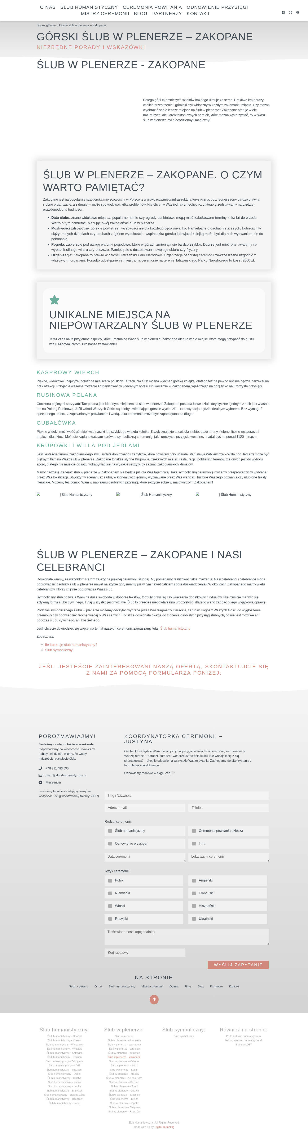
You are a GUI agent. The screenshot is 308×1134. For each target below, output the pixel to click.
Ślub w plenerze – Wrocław (124, 1048)
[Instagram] (290, 12)
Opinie (174, 986)
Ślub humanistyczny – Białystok (64, 1090)
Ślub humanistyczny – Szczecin (64, 1069)
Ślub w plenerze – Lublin (124, 1069)
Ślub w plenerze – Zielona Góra (124, 1078)
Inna (202, 843)
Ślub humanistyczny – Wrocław (64, 1048)
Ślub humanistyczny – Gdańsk (64, 1036)
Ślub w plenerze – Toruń (124, 1086)
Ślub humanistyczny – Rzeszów (65, 1099)
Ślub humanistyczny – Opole (64, 1073)
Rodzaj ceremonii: (118, 821)
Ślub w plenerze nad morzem (124, 1040)
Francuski (206, 893)
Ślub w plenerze (124, 1036)
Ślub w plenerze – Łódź (124, 1065)
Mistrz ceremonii (105, 13)
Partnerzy (167, 13)
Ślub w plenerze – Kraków (124, 1073)
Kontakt (198, 13)
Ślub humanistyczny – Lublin (64, 1086)
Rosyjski (121, 918)
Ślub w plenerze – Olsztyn (124, 1090)
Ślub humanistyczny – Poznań (64, 1057)
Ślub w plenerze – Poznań (124, 1082)
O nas (48, 7)
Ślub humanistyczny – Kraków (64, 1040)
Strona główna (46, 25)
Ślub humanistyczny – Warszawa (64, 1044)
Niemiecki (122, 893)
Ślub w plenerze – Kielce (124, 1099)
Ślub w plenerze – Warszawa (124, 1044)
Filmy (188, 986)
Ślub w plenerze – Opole (124, 1103)
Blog (141, 13)
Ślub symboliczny (59, 650)
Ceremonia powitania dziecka (221, 830)
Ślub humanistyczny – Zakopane (64, 1061)
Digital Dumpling (164, 1127)
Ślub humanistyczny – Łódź (64, 1065)
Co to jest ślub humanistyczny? (243, 1036)
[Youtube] (297, 12)
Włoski (120, 906)
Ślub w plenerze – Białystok (124, 1107)
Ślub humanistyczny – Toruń (64, 1103)
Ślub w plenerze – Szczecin (124, 1094)
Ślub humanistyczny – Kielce (64, 1082)
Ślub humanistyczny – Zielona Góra (64, 1094)
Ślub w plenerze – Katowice (124, 1053)
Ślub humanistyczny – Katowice (65, 1053)
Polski (119, 880)
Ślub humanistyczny (89, 7)
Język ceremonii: (117, 871)
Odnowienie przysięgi (217, 7)
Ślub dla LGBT (243, 1044)
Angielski (206, 880)
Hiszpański (207, 906)
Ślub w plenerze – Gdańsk (124, 1061)
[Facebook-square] (283, 12)
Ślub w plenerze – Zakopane (124, 1057)
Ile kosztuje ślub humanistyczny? (71, 645)
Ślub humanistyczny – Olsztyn (65, 1078)
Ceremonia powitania (152, 7)
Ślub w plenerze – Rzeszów (124, 1111)
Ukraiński (206, 918)
